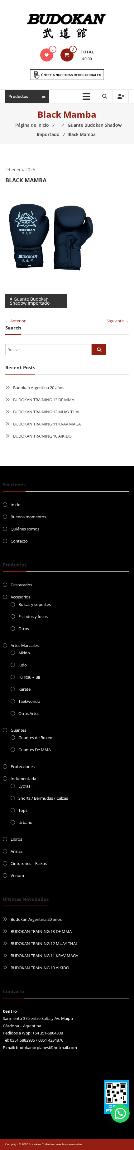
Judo (22, 665)
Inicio (16, 504)
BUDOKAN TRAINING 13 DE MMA (43, 399)
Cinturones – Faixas (29, 863)
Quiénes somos (25, 529)
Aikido (24, 653)
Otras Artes (28, 713)
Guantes (18, 730)
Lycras (24, 786)
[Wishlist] (46, 55)
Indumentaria (23, 778)
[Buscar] (99, 349)
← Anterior (15, 321)
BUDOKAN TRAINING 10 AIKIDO (42, 436)
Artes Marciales (25, 645)
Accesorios (20, 597)
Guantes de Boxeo (35, 737)
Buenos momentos (28, 517)
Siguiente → (118, 321)
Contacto (19, 541)
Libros (16, 839)
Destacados (21, 585)
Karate (24, 689)
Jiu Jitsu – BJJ (29, 677)
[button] (120, 1113)
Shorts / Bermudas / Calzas (43, 798)
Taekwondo (29, 701)
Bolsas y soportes (34, 604)
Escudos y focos (33, 616)
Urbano (25, 822)
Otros (23, 628)
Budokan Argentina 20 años (38, 387)
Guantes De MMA (34, 749)
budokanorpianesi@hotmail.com (46, 1047)
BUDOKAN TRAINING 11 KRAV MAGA (47, 424)
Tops (22, 810)
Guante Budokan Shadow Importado (30, 301)
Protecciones (23, 766)
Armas (16, 851)
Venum (17, 875)
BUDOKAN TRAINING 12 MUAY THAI (46, 412)
